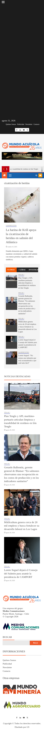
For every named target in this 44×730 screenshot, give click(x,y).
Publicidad (20, 124)
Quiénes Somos (11, 124)
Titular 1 (21, 293)
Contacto (36, 124)
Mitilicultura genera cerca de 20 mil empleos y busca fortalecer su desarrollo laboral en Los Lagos (27, 327)
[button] (10, 175)
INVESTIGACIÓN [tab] (33, 270)
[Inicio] (4, 175)
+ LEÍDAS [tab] (21, 270)
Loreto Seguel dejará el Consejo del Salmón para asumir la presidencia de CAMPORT (21, 573)
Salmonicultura (11, 225)
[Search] (36, 175)
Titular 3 (21, 274)
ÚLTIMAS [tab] (11, 270)
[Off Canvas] (3, 2)
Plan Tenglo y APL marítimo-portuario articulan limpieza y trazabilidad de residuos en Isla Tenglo (27, 283)
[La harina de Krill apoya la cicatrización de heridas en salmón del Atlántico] (22, 205)
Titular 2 (21, 318)
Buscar (7, 637)
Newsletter (28, 124)
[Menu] (10, 175)
